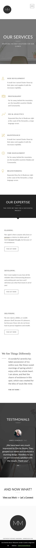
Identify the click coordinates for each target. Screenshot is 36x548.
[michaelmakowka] (7, 9)
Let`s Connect (26, 497)
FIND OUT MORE (11, 249)
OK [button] (8, 545)
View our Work (10, 497)
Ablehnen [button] (14, 545)
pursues (7, 237)
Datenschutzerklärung (24, 545)
